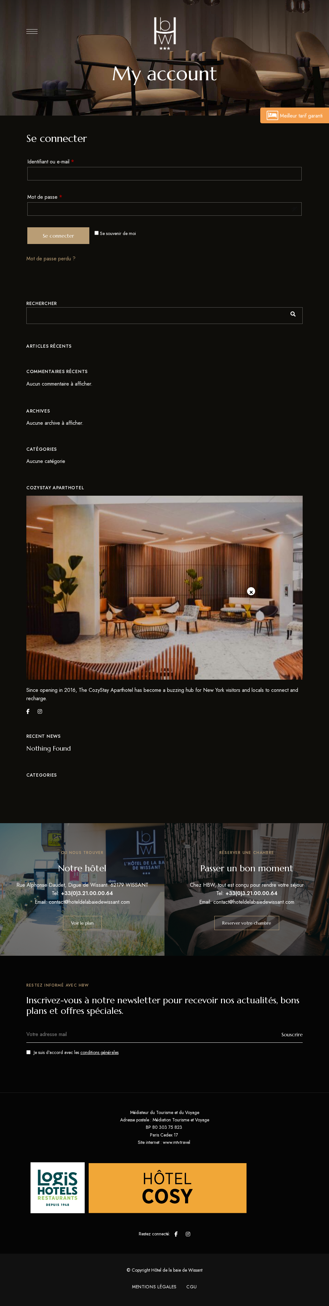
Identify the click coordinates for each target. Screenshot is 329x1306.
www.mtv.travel (176, 1142)
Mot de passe (56, 196)
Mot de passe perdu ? (51, 258)
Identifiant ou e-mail (62, 161)
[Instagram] (40, 711)
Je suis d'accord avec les (76, 1052)
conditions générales (99, 1052)
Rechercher (41, 303)
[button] (82, 923)
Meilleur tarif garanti (301, 115)
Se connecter (58, 235)
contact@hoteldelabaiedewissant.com (89, 902)
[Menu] (32, 31)
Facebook (176, 1234)
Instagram (188, 1234)
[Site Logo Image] (164, 33)
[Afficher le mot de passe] (294, 209)
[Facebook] (28, 711)
